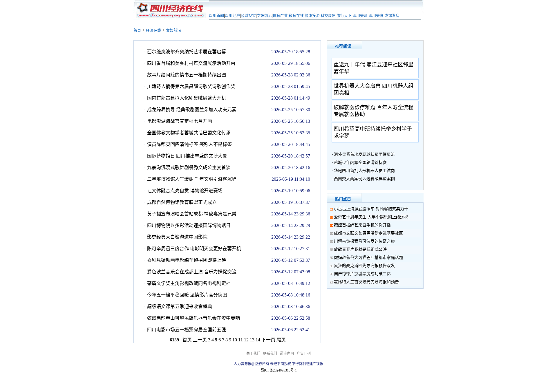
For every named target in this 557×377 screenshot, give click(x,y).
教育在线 (296, 15)
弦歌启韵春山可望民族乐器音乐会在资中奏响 (193, 318)
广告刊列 (304, 354)
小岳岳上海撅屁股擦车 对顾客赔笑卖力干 (371, 209)
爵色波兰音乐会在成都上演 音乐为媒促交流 (191, 271)
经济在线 (153, 30)
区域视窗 (248, 15)
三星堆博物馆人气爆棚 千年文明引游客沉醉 (191, 179)
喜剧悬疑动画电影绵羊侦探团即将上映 (186, 260)
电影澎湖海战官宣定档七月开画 (179, 121)
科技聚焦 (328, 15)
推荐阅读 (343, 46)
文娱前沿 (264, 15)
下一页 (268, 339)
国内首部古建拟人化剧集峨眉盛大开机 (186, 98)
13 (252, 339)
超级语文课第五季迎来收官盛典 (179, 306)
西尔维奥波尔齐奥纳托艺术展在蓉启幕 (186, 51)
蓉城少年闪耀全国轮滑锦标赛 (360, 162)
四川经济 (232, 15)
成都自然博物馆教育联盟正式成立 (182, 202)
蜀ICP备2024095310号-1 (279, 370)
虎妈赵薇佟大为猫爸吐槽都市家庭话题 (368, 257)
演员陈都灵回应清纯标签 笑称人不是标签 (189, 144)
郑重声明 (287, 354)
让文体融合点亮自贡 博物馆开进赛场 (185, 190)
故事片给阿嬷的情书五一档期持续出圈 (186, 74)
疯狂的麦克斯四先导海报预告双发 (364, 265)
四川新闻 (216, 15)
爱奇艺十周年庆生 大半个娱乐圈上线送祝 (371, 217)
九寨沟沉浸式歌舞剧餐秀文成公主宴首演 (189, 167)
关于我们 (253, 354)
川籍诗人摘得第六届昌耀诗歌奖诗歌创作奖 (191, 86)
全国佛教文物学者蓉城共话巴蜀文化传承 (189, 132)
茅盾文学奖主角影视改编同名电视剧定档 (189, 283)
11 (240, 339)
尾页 (281, 339)
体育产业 (280, 15)
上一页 (200, 339)
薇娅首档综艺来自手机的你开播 (362, 225)
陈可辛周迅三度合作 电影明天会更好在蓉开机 (194, 248)
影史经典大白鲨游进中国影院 (177, 237)
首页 (137, 30)
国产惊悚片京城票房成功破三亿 (362, 274)
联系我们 (270, 354)
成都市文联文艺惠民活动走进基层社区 (368, 233)
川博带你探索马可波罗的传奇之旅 (364, 241)
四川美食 (376, 15)
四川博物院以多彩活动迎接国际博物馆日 (189, 225)
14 (258, 339)
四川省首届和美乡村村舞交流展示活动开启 (191, 63)
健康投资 (312, 15)
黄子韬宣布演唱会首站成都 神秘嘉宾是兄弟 (191, 213)
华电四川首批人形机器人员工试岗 (364, 171)
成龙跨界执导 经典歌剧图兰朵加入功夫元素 (191, 109)
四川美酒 (360, 15)
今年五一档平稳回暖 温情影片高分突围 (187, 294)
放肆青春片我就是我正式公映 (360, 249)
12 (246, 339)
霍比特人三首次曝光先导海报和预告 (366, 282)
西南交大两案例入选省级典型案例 (364, 179)
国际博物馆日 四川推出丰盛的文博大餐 (187, 155)
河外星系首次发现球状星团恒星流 (364, 154)
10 (234, 339)
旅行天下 (344, 15)
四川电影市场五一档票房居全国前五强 (186, 329)
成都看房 (391, 15)
